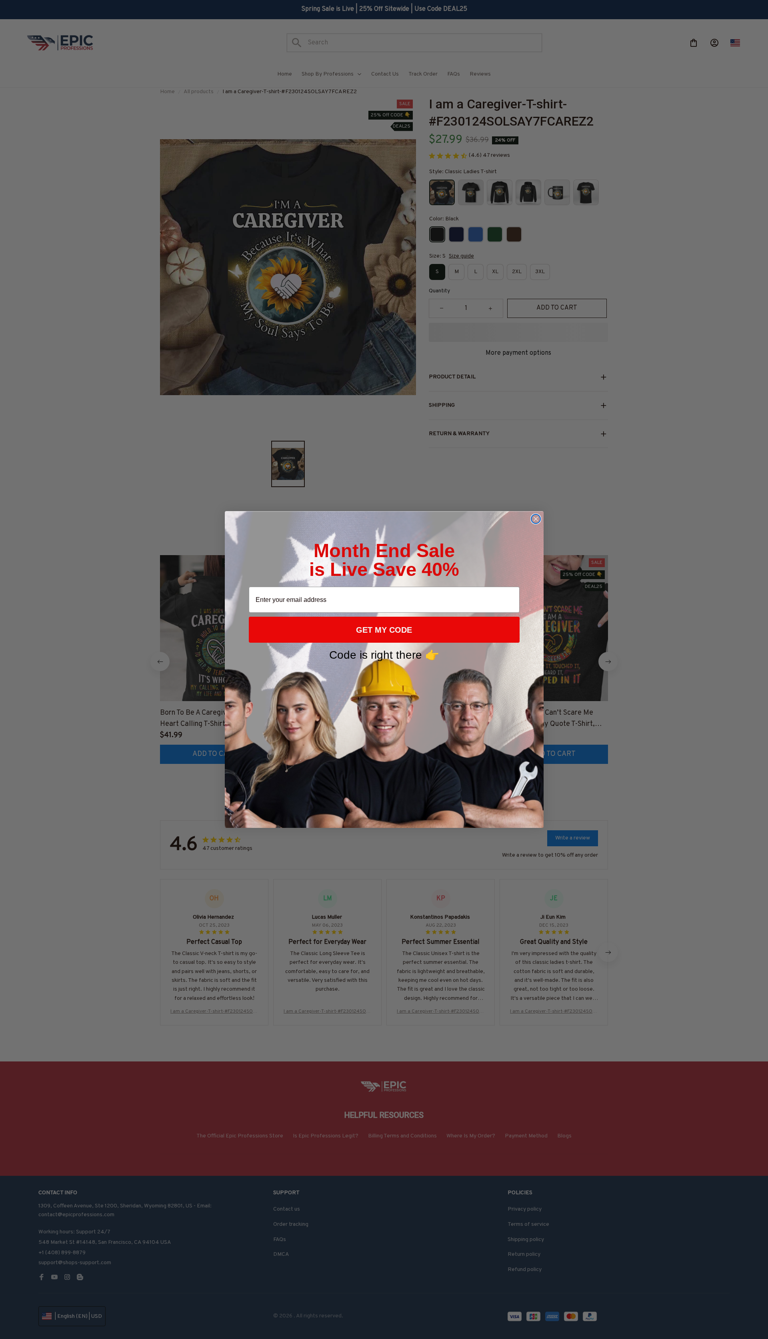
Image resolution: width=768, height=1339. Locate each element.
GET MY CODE (384, 630)
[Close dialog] (535, 519)
